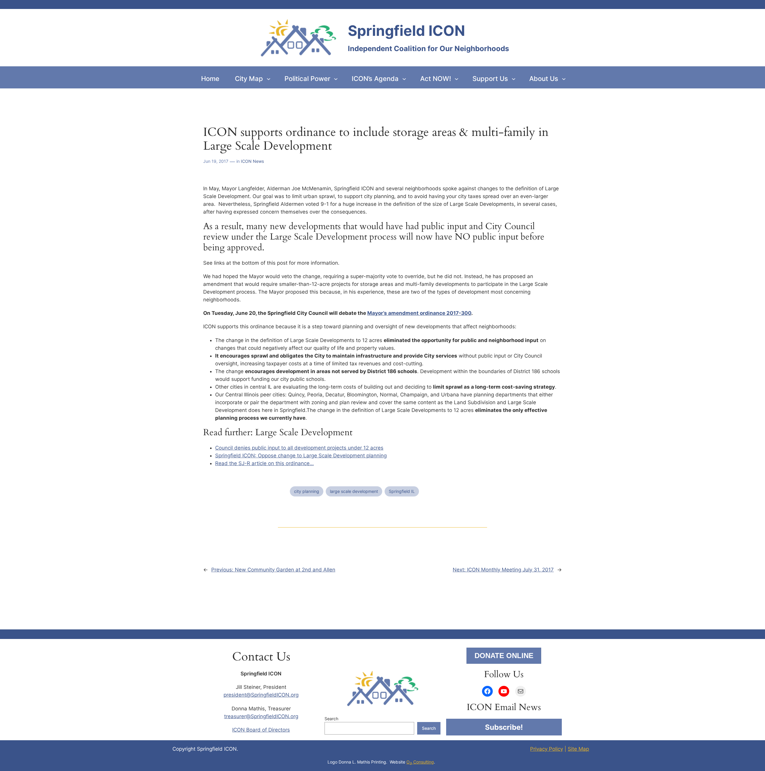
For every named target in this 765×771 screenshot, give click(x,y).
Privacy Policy (546, 749)
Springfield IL (402, 491)
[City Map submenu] (268, 78)
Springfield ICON (406, 30)
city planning (306, 491)
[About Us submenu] (564, 78)
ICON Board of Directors (261, 730)
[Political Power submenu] (336, 78)
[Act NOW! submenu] (456, 78)
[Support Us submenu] (513, 78)
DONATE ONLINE (504, 656)
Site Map (578, 749)
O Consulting (420, 761)
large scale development (354, 491)
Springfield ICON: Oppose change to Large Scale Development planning (301, 456)
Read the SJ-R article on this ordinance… (264, 463)
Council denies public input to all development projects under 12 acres (299, 448)
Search (331, 718)
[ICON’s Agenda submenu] (404, 78)
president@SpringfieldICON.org (261, 695)
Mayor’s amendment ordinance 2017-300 (419, 313)
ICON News (252, 161)
